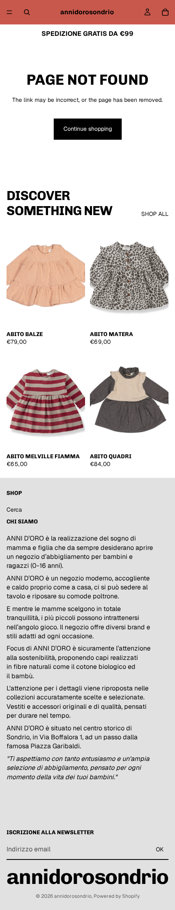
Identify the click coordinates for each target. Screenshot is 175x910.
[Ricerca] (27, 12)
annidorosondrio (73, 896)
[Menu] (9, 12)
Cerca (14, 509)
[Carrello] (165, 12)
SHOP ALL (154, 214)
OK (160, 849)
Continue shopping (87, 128)
